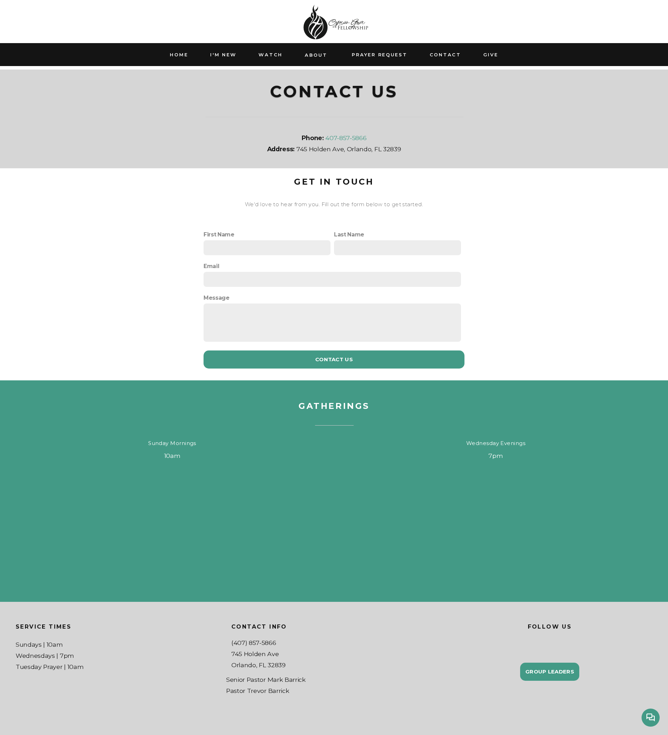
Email (211, 266)
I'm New (223, 54)
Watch (271, 54)
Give (490, 54)
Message (217, 297)
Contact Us (334, 359)
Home (179, 54)
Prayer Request (379, 54)
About (317, 54)
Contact (445, 54)
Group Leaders (549, 671)
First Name (219, 234)
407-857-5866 (345, 138)
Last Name (349, 234)
